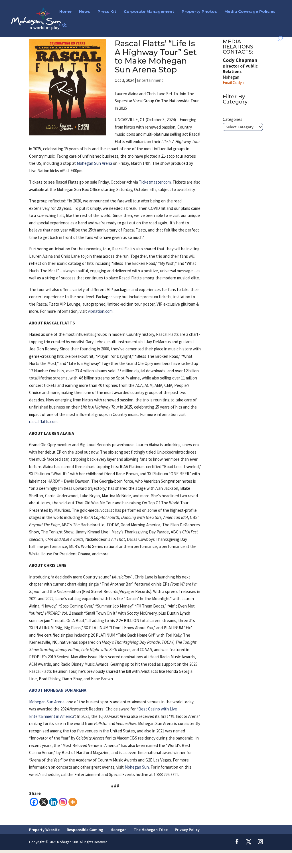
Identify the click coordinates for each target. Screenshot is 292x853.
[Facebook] (34, 802)
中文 (63, 25)
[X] (43, 802)
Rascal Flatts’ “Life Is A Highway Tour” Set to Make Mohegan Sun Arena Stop (156, 56)
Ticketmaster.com (155, 182)
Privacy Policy (187, 829)
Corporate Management (149, 11)
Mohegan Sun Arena (94, 163)
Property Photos (199, 11)
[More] (72, 802)
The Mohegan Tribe (151, 829)
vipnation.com (100, 311)
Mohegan (118, 829)
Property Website (44, 829)
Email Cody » (233, 82)
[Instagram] (63, 802)
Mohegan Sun (137, 767)
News (84, 11)
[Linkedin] (53, 802)
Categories (232, 119)
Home (65, 11)
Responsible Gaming (85, 829)
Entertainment (150, 80)
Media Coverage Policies (249, 11)
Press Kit (107, 11)
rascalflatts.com (43, 421)
